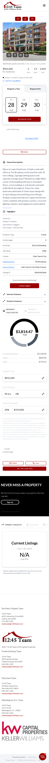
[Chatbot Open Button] (42, 756)
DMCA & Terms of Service (26, 760)
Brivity (23, 757)
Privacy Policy (10, 760)
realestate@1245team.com (12, 624)
